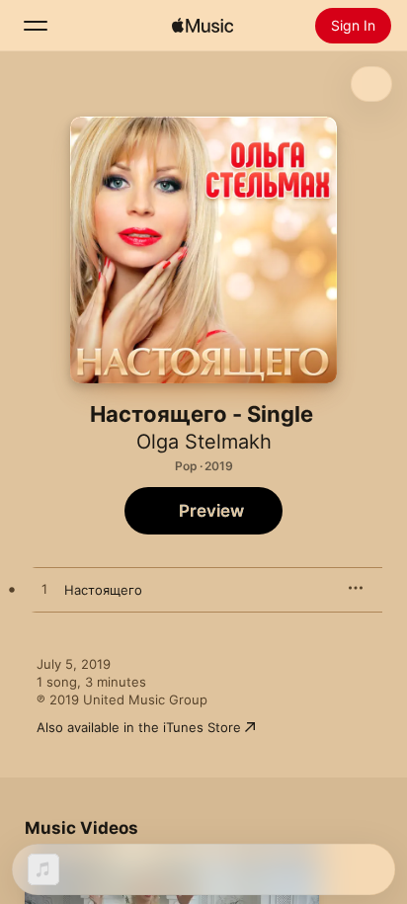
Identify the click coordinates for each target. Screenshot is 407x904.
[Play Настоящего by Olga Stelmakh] (44, 590)
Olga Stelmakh (204, 441)
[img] (202, 26)
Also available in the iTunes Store (139, 727)
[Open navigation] (35, 25)
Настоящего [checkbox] (103, 590)
